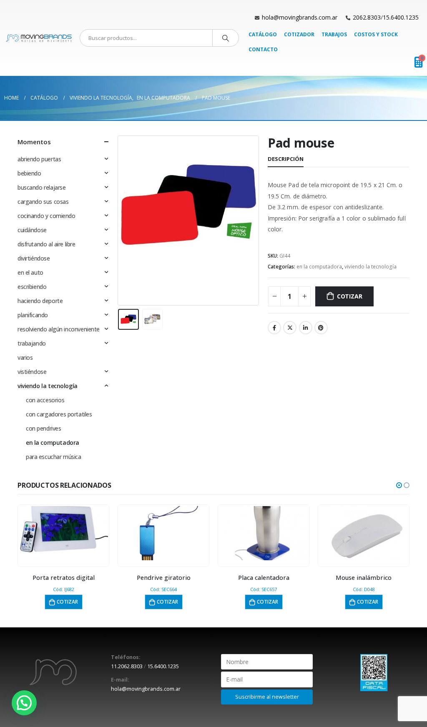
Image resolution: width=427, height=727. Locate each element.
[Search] (226, 38)
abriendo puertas (39, 159)
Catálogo (263, 34)
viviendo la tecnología (370, 266)
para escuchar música (53, 457)
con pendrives (43, 428)
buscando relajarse (41, 187)
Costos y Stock (376, 34)
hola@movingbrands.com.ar (299, 17)
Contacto (263, 49)
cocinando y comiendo (46, 216)
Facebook (274, 327)
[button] (399, 485)
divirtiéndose (34, 258)
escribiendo (32, 287)
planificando (33, 315)
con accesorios (45, 400)
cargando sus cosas (43, 202)
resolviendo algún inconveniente (59, 329)
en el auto (30, 272)
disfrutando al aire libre (46, 244)
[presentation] (119, 220)
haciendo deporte (40, 301)
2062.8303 (367, 17)
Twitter (289, 327)
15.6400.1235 (401, 17)
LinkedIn (305, 327)
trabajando (32, 343)
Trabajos (334, 34)
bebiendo (29, 173)
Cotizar (349, 296)
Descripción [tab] (286, 159)
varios (25, 357)
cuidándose (32, 230)
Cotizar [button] (67, 601)
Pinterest (321, 327)
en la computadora (319, 266)
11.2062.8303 (127, 666)
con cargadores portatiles (59, 414)
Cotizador (299, 34)
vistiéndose (32, 372)
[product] (63, 533)
